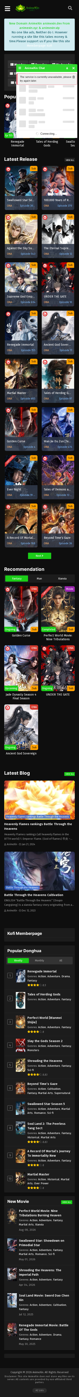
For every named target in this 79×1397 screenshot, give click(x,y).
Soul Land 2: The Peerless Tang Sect (46, 1126)
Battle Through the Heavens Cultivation (33, 895)
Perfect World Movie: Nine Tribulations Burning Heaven (40, 1213)
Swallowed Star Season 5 (46, 1104)
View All (70, 160)
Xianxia (62, 578)
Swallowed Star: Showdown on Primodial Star (41, 1243)
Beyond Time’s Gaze (42, 1084)
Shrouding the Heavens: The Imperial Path (40, 1272)
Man (39, 578)
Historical (33, 1137)
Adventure (53, 976)
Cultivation (53, 1088)
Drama (66, 976)
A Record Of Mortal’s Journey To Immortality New (48, 1153)
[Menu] (20, 68)
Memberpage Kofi (39, 45)
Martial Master (38, 1174)
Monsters (33, 1050)
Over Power (41, 1183)
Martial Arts (45, 1093)
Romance (40, 1112)
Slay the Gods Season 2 (45, 1041)
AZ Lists (40, 1390)
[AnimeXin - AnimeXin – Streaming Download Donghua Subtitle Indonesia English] (27, 9)
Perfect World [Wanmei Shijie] (44, 1020)
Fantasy (16, 578)
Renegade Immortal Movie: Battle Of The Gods (43, 1327)
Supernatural (62, 1093)
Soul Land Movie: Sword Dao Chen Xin (44, 1298)
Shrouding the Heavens (44, 1061)
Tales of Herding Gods (43, 994)
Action (42, 976)
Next (39, 555)
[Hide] (73, 68)
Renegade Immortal (41, 971)
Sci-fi (30, 1070)
